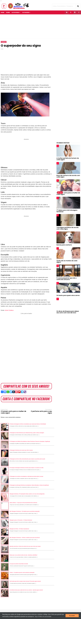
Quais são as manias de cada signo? (66, 261)
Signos (4, 42)
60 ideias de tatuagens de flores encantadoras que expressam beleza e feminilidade (28, 424)
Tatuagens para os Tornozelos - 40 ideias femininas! (21, 520)
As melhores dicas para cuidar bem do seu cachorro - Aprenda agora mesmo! (26, 590)
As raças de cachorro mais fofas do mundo (19, 563)
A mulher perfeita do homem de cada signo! (67, 159)
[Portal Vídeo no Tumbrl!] (71, 12)
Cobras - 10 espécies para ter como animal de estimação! (22, 572)
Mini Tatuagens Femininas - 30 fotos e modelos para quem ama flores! (25, 537)
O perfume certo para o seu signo (41, 412)
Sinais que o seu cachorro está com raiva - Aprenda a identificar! (23, 555)
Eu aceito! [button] (72, 615)
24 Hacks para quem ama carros (68, 295)
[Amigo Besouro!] (75, 12)
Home (2, 12)
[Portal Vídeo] (16, 9)
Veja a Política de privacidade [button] (43, 616)
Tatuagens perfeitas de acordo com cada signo (67, 228)
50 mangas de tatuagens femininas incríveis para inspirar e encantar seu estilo (26, 467)
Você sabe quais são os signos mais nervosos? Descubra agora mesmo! (25, 581)
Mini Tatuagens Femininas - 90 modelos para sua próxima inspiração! (25, 511)
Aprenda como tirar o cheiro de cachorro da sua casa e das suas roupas (25, 546)
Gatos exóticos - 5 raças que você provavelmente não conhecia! (23, 502)
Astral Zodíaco (9, 310)
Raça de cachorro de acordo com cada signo (68, 176)
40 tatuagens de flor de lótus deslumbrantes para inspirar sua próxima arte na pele (27, 459)
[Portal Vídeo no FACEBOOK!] (79, 12)
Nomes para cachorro (64, 245)
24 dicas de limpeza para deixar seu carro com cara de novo (67, 312)
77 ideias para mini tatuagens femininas (66, 211)
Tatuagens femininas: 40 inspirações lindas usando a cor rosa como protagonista (27, 493)
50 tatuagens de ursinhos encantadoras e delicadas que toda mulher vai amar (26, 476)
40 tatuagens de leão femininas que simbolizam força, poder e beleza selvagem (27, 432)
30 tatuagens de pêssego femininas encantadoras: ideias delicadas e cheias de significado (29, 485)
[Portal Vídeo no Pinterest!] (67, 12)
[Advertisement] (40, 26)
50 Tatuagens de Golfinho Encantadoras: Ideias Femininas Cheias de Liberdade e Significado (30, 441)
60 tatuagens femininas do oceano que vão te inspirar (21, 450)
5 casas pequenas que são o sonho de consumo (66, 278)
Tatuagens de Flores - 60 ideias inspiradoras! (19, 528)
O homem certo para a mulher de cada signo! (13, 412)
